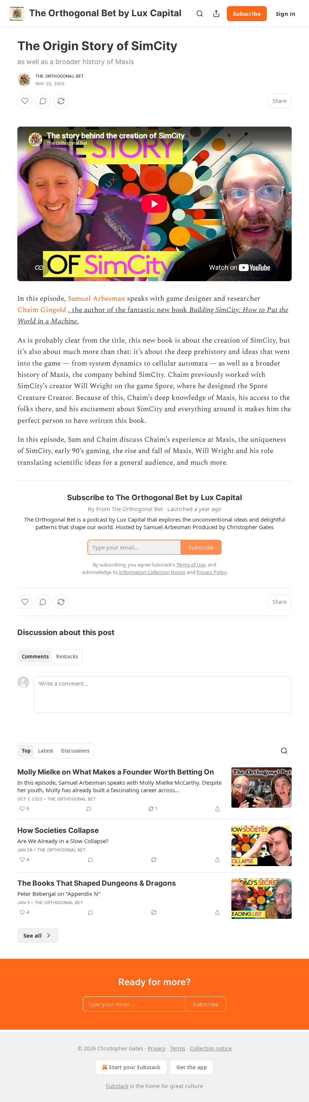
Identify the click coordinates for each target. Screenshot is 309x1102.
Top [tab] (26, 750)
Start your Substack (135, 1067)
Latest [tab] (46, 750)
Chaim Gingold (41, 310)
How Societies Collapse (58, 830)
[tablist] (50, 656)
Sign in (285, 13)
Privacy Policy (211, 572)
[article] (154, 790)
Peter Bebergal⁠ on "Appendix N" (58, 893)
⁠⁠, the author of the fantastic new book (128, 310)
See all (32, 935)
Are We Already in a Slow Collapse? (63, 841)
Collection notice (211, 1048)
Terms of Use (190, 564)
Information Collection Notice (152, 572)
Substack (117, 1086)
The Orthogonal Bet (59, 76)
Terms (177, 1048)
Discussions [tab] (75, 750)
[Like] (24, 101)
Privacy (156, 1048)
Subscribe (247, 13)
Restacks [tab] (67, 656)
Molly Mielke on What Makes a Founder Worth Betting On (115, 772)
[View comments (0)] (42, 101)
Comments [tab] (35, 656)
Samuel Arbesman (96, 298)
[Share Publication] (216, 13)
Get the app (191, 1067)
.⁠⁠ (78, 321)
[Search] (199, 13)
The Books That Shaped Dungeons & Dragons (96, 883)
